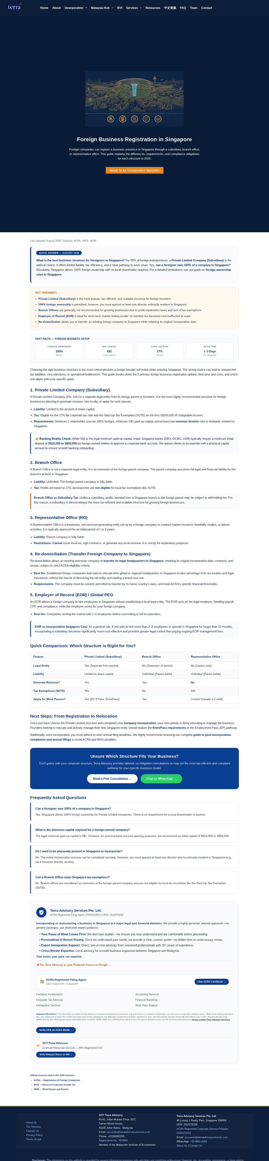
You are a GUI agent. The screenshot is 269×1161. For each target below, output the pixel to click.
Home (44, 7)
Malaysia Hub (100, 7)
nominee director (187, 421)
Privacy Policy (34, 1135)
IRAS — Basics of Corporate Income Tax (54, 1085)
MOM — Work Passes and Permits (51, 1089)
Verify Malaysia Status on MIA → (55, 1054)
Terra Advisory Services (20, 11)
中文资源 (170, 7)
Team (193, 7)
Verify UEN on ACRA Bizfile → (56, 1030)
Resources (153, 7)
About (56, 7)
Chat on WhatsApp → (161, 778)
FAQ (183, 7)
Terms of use (33, 1139)
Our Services (33, 1126)
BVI (119, 7)
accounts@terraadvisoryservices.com (128, 1132)
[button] (85, 8)
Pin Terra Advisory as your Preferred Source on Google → (75, 964)
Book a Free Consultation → (112, 778)
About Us (31, 1122)
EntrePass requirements (169, 727)
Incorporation (74, 7)
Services (132, 7)
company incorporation (140, 723)
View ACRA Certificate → (212, 981)
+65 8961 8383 (198, 1141)
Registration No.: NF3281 (113, 1140)
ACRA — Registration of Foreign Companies (57, 1080)
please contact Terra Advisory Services (211, 1019)
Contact (206, 7)
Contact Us (32, 1131)
